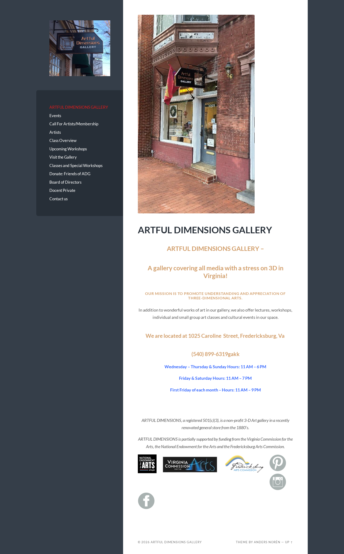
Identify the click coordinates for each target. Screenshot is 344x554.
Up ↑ (289, 542)
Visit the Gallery (63, 157)
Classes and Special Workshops (75, 165)
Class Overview (63, 140)
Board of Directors (65, 182)
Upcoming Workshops (68, 148)
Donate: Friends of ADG (69, 173)
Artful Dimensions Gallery (176, 542)
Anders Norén (267, 542)
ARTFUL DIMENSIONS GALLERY (78, 107)
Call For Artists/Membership (73, 123)
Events (55, 115)
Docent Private (62, 190)
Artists (55, 132)
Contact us (58, 198)
